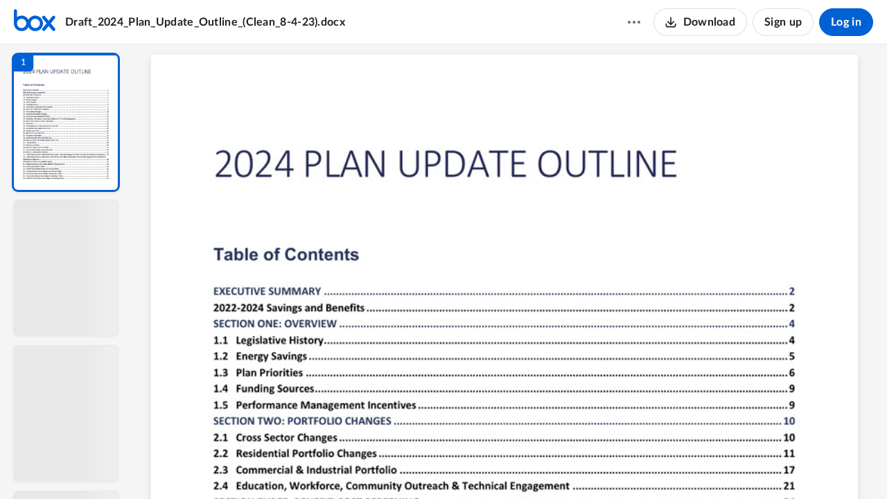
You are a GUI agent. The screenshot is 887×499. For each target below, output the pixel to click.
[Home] (34, 22)
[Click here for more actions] (634, 22)
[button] (66, 122)
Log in (846, 22)
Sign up (783, 22)
